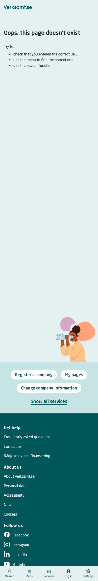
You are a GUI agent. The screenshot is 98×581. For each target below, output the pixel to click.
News (8, 504)
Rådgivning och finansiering (27, 455)
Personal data (15, 485)
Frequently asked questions (27, 437)
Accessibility (14, 495)
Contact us (12, 446)
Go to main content (71, 5)
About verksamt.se (19, 476)
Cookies (10, 514)
